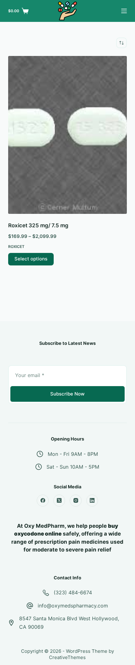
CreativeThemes (67, 657)
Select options (30, 259)
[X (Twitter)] (59, 500)
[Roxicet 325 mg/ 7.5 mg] (67, 135)
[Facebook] (43, 500)
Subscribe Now (67, 394)
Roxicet (16, 246)
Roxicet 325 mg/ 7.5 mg (38, 225)
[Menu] (124, 11)
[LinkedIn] (92, 500)
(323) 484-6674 (73, 592)
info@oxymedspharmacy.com (73, 605)
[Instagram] (76, 500)
